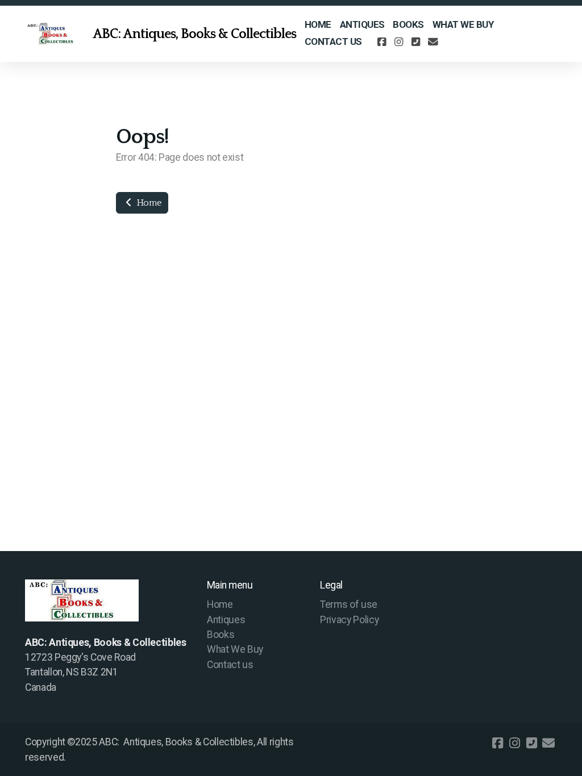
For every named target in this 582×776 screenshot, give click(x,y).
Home (148, 203)
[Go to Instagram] (399, 42)
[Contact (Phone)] (416, 42)
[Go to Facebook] (381, 42)
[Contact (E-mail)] (433, 42)
